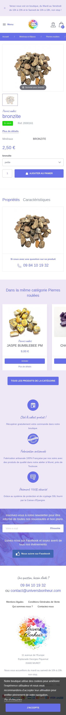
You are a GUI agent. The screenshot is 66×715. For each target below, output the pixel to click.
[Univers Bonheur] (33, 24)
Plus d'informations (13, 699)
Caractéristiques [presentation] (36, 200)
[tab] (12, 200)
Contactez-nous (46, 606)
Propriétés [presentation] (11, 200)
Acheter (24, 361)
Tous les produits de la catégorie (33, 380)
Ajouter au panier (41, 173)
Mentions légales (14, 602)
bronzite (6, 155)
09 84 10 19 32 (35, 265)
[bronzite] (10, 100)
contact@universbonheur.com (36, 590)
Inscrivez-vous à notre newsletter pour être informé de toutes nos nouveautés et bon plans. (33, 517)
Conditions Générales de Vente (44, 602)
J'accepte (33, 707)
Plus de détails (10, 131)
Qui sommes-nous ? (22, 606)
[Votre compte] (53, 24)
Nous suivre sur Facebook (35, 553)
